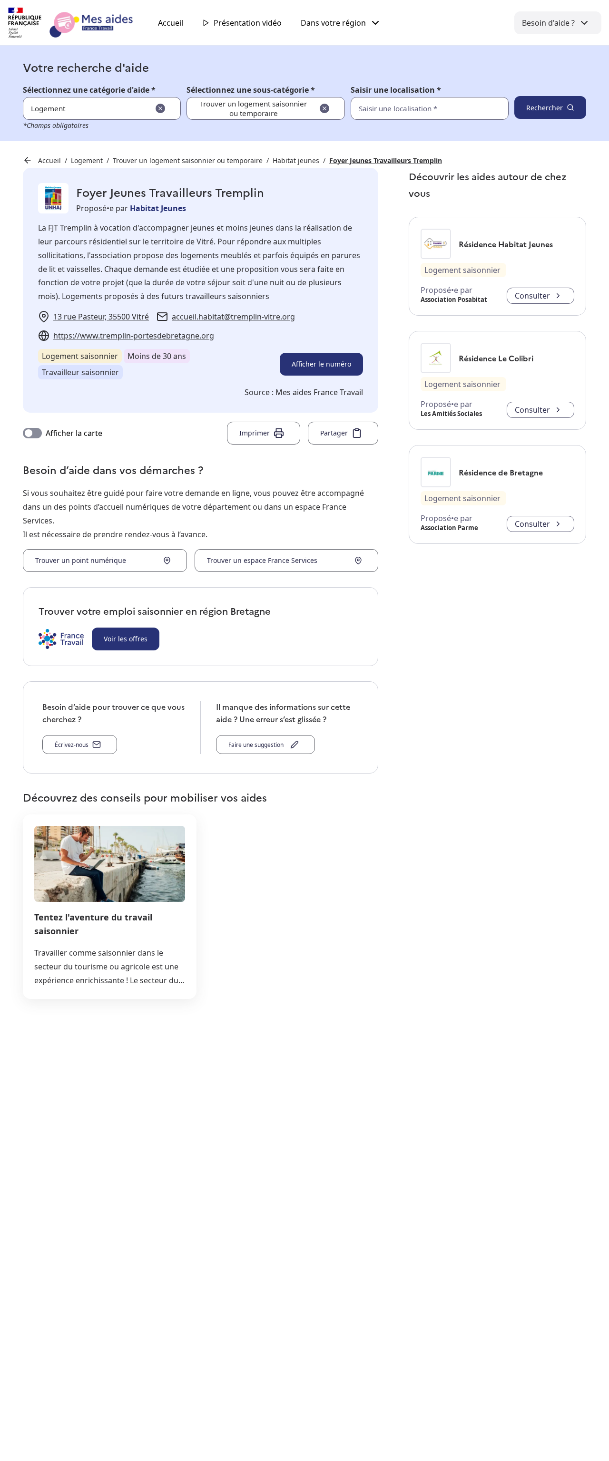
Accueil (170, 23)
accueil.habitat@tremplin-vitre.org (233, 316)
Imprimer (254, 432)
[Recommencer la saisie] (160, 108)
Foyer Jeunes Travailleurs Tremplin (385, 160)
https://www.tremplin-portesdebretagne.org (133, 335)
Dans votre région (333, 23)
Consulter (532, 295)
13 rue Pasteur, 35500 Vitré (101, 316)
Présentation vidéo (248, 23)
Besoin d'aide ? (548, 23)
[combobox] (408, 108)
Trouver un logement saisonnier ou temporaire (188, 160)
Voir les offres (125, 638)
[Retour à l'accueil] (79, 23)
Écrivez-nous (71, 745)
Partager (334, 432)
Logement (87, 160)
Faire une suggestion (257, 745)
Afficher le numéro (321, 363)
